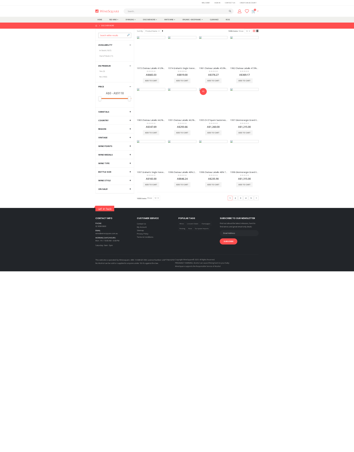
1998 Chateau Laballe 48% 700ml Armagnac (213, 172)
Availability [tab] (105, 44)
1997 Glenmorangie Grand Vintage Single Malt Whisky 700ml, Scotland (244, 120)
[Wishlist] (247, 11)
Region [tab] (102, 129)
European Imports (202, 228)
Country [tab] (103, 120)
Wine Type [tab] (104, 163)
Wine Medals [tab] (105, 154)
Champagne (205, 224)
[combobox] (179, 11)
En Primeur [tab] (104, 65)
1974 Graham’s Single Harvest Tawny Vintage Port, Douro (182, 68)
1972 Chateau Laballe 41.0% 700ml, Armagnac (151, 68)
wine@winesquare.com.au (106, 233)
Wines (181, 224)
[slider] (114, 98)
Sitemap (140, 230)
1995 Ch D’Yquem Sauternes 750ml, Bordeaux (213, 120)
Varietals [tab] (103, 111)
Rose (190, 228)
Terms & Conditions (145, 237)
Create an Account (248, 3)
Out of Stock (104, 56)
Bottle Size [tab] (104, 171)
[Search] (230, 11)
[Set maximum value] (99, 98)
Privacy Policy (142, 233)
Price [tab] (101, 86)
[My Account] (239, 11)
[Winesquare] (107, 11)
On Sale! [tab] (103, 189)
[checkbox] (114, 50)
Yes (100, 71)
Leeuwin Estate (192, 224)
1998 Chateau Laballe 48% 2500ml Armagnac (182, 172)
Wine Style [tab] (104, 180)
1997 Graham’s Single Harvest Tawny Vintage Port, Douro (151, 172)
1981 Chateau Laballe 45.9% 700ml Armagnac (213, 68)
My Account (142, 227)
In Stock (102, 50)
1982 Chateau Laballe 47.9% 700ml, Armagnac (244, 68)
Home (96, 25)
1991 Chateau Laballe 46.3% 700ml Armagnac (182, 120)
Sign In (217, 3)
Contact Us (230, 3)
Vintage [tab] (102, 137)
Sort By (140, 31)
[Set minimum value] (129, 98)
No (100, 76)
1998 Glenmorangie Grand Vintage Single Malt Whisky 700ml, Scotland (244, 172)
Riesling (182, 228)
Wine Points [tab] (105, 146)
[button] (128, 35)
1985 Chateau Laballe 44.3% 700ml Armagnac (151, 120)
